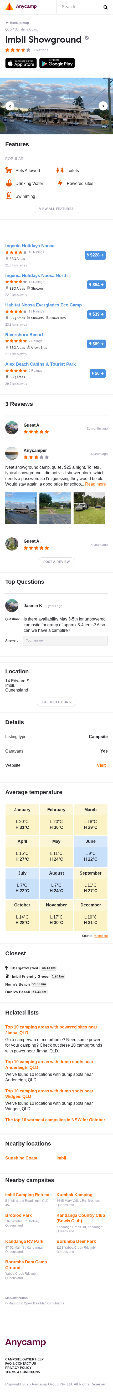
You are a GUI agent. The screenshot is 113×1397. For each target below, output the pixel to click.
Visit (101, 765)
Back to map (19, 23)
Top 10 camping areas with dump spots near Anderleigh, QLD (49, 1065)
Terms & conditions (22, 1372)
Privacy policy (18, 1368)
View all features (56, 209)
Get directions (56, 702)
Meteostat (101, 936)
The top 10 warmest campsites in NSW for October (55, 1120)
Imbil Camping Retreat (27, 1195)
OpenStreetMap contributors (44, 1303)
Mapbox (14, 1303)
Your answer (35, 640)
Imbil (61, 1158)
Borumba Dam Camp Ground (26, 1265)
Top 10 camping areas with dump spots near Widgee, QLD (49, 1094)
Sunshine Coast (26, 29)
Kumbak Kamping (74, 1195)
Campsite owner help (24, 1359)
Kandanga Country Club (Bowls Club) (80, 1218)
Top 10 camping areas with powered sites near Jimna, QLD (51, 1030)
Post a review (56, 562)
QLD (8, 29)
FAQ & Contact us (20, 1363)
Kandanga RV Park (24, 1241)
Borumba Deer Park (76, 1241)
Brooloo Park (18, 1215)
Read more (95, 484)
